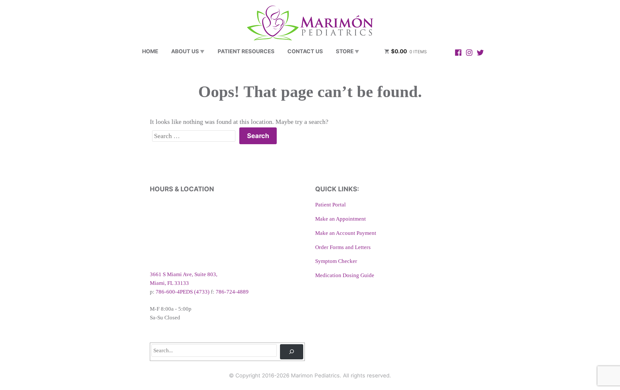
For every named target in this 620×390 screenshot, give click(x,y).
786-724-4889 (232, 292)
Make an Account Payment (345, 233)
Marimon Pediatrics (315, 375)
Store (345, 51)
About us (185, 51)
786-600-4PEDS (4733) (183, 292)
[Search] (291, 351)
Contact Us (305, 51)
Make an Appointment (340, 219)
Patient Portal (330, 205)
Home (150, 51)
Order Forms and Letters (343, 247)
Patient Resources (246, 51)
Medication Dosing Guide (344, 275)
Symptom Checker (336, 261)
